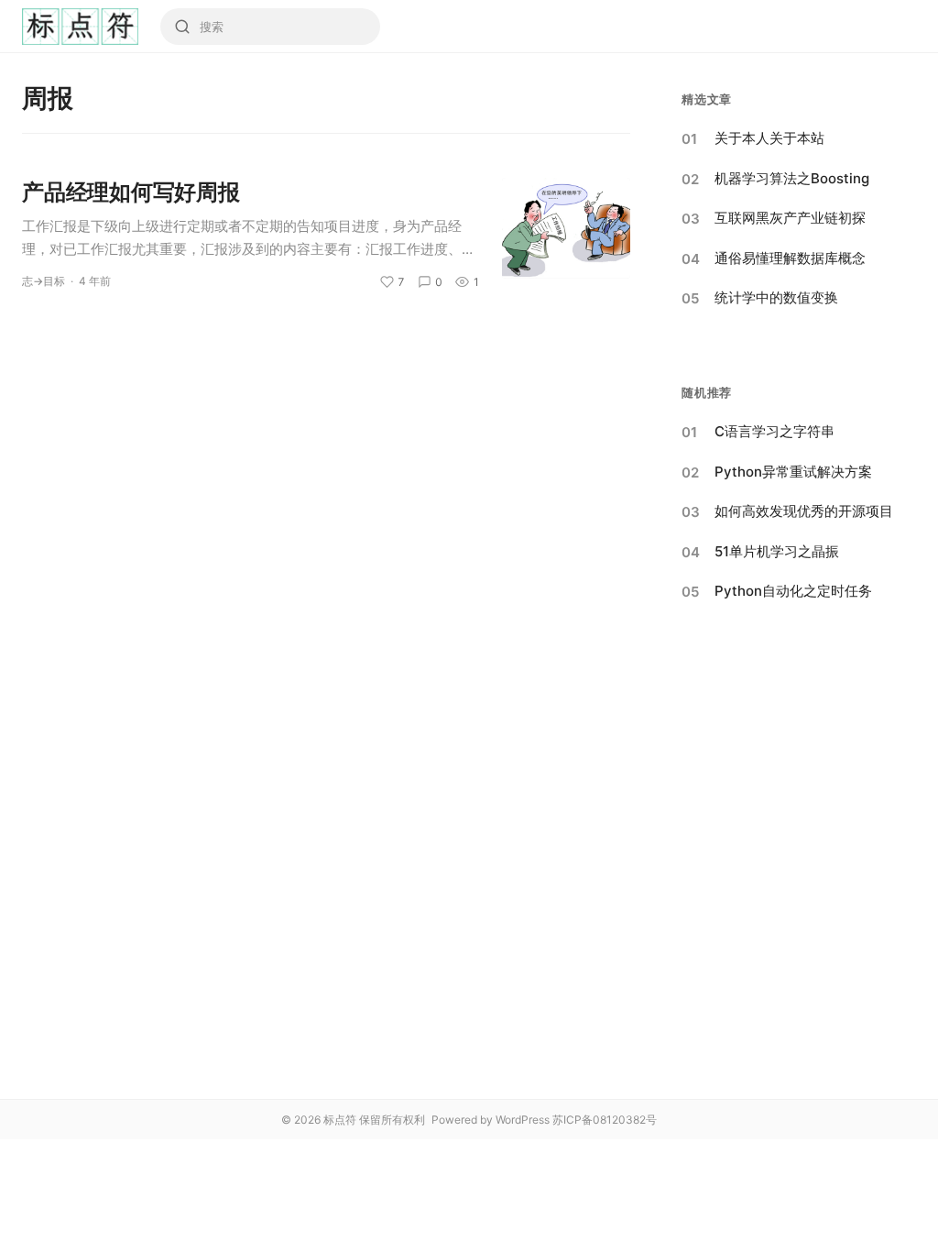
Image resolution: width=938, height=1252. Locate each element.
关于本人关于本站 (769, 138)
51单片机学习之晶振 (776, 551)
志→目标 (43, 281)
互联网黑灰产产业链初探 (790, 217)
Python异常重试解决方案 (793, 471)
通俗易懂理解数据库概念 (790, 258)
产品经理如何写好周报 (131, 192)
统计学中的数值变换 (776, 297)
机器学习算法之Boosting (791, 178)
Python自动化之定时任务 (793, 590)
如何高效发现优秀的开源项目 (803, 511)
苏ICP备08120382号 (604, 1119)
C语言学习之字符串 (774, 431)
